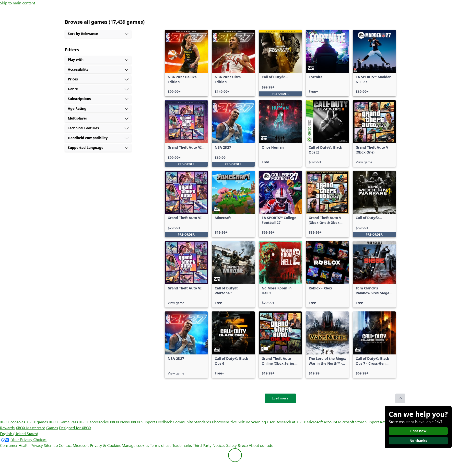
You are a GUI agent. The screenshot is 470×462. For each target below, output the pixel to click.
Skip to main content (17, 2)
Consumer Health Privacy (21, 445)
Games (52, 427)
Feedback (164, 421)
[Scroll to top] (400, 398)
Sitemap (51, 445)
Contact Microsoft (74, 445)
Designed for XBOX (75, 427)
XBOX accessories (94, 421)
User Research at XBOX (287, 421)
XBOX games (37, 421)
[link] (186, 63)
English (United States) (19, 433)
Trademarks (182, 445)
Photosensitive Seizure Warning (239, 421)
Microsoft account (322, 421)
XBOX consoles (12, 421)
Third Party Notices (209, 445)
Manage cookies (135, 445)
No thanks (418, 440)
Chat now (418, 431)
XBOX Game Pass (63, 421)
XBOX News (120, 421)
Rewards (7, 427)
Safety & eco (237, 445)
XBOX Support (143, 421)
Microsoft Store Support (358, 421)
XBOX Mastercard (30, 427)
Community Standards (192, 421)
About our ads (261, 445)
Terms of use (160, 445)
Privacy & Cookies (105, 445)
